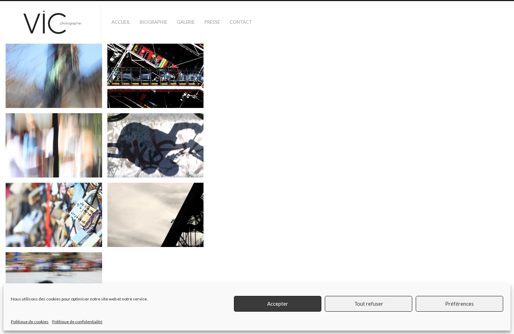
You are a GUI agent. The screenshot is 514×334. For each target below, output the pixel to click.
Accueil (121, 22)
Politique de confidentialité (77, 321)
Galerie (186, 22)
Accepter (277, 304)
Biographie (153, 22)
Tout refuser (368, 304)
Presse (212, 22)
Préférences (459, 304)
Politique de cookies (30, 321)
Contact (241, 22)
